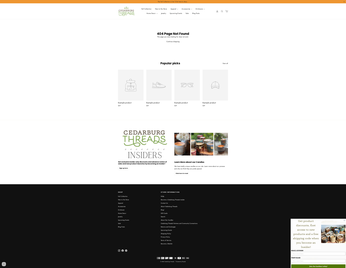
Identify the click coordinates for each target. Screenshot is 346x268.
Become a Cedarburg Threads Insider (173, 200)
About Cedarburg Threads (169, 206)
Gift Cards (164, 213)
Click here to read (182, 173)
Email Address (297, 250)
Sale (187, 13)
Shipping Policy (166, 234)
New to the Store (161, 9)
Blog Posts (195, 13)
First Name (295, 258)
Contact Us (164, 203)
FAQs (162, 196)
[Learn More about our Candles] (201, 144)
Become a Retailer (166, 244)
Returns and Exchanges (168, 227)
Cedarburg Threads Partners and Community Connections (179, 223)
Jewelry (163, 13)
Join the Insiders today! (318, 266)
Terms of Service (166, 240)
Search (163, 217)
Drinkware (199, 9)
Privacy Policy (165, 237)
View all (225, 63)
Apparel (174, 9)
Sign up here (123, 168)
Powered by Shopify (181, 261)
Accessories (186, 9)
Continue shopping (172, 41)
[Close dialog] (344, 220)
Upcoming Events (176, 13)
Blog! (162, 210)
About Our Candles (167, 220)
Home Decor (151, 13)
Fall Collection (146, 9)
